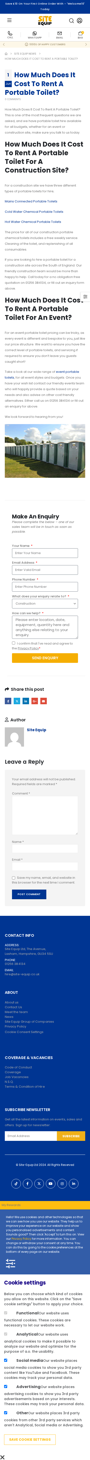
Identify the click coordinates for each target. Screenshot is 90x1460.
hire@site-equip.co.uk (22, 974)
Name (18, 842)
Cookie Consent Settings (24, 1032)
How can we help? (26, 613)
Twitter (17, 701)
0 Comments (13, 99)
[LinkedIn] (73, 1184)
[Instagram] (62, 1184)
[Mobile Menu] (9, 20)
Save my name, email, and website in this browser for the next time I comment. (43, 880)
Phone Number (24, 579)
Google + (34, 701)
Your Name (21, 545)
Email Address (23, 562)
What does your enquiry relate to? (39, 596)
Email (43, 701)
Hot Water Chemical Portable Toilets (33, 222)
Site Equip (36, 729)
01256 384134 (15, 964)
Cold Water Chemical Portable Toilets (34, 211)
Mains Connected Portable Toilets (31, 201)
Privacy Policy (28, 648)
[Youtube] (50, 1184)
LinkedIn (26, 701)
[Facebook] (27, 1184)
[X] (39, 1184)
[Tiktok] (16, 1184)
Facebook (8, 701)
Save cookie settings (30, 1439)
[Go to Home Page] (6, 53)
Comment (21, 793)
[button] (71, 21)
